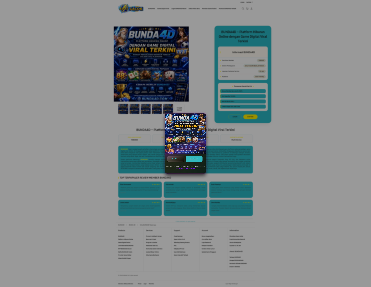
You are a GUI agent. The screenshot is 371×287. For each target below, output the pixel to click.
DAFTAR (194, 159)
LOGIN (175, 159)
